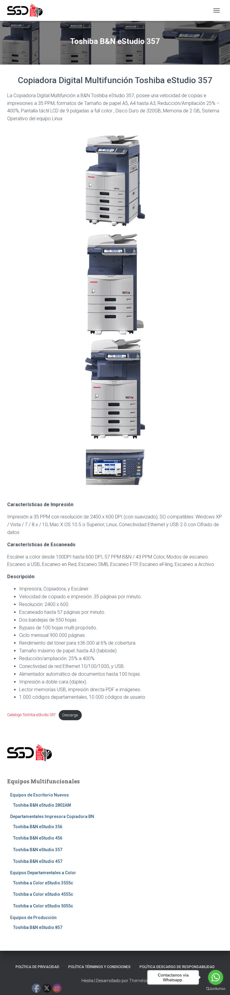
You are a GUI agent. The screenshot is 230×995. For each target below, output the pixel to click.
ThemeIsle (139, 980)
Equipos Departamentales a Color (43, 872)
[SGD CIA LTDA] (27, 10)
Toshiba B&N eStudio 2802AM (42, 805)
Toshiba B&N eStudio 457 (37, 861)
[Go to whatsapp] (215, 977)
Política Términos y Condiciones (99, 967)
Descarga (70, 715)
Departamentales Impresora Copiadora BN (52, 816)
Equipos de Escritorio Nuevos (39, 795)
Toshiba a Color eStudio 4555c (43, 894)
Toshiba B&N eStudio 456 (37, 838)
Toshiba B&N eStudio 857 (37, 927)
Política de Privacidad (37, 967)
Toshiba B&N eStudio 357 (37, 849)
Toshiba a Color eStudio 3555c (43, 882)
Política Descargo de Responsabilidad (177, 967)
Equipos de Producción (33, 917)
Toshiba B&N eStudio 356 (37, 826)
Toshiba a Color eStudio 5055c (43, 906)
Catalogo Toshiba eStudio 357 (31, 715)
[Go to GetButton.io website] (215, 989)
